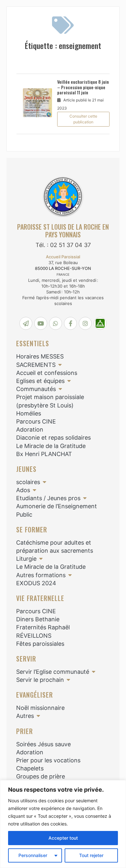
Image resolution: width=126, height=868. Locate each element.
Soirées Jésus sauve (43, 744)
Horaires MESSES (40, 356)
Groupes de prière (40, 776)
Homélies (28, 413)
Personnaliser (32, 855)
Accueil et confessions (46, 372)
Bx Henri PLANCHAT (44, 454)
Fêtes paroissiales (40, 643)
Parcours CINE (36, 421)
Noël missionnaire (40, 707)
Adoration (29, 429)
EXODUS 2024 (36, 583)
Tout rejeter (91, 855)
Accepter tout (63, 838)
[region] (63, 824)
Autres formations (41, 575)
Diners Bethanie (37, 619)
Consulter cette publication (83, 119)
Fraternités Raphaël (43, 627)
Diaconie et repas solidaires (53, 437)
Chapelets (30, 768)
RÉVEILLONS (33, 635)
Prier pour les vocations (48, 760)
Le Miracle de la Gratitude (51, 446)
